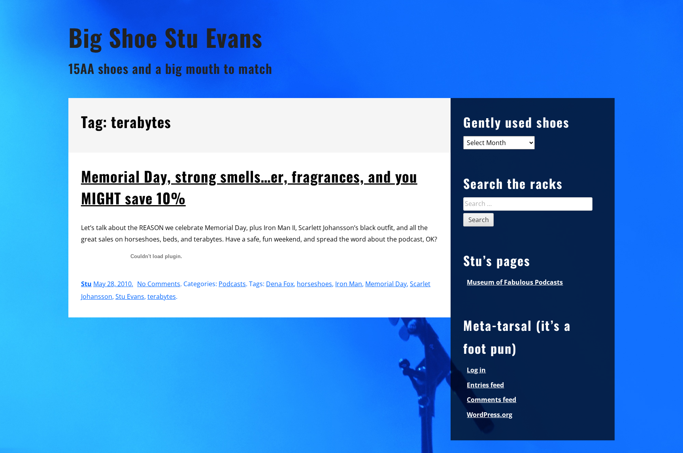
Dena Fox (280, 283)
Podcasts (232, 283)
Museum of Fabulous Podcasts (515, 282)
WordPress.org (489, 414)
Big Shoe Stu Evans (165, 37)
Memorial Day (386, 283)
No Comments (158, 283)
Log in (476, 370)
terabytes (161, 296)
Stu (86, 283)
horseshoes (314, 283)
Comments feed (491, 399)
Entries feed (485, 385)
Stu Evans (129, 296)
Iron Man (348, 283)
